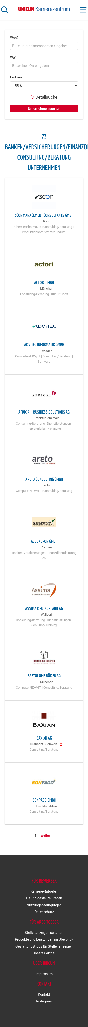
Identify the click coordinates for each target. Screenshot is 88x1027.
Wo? (13, 57)
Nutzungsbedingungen (44, 905)
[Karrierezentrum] (44, 8)
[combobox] (44, 46)
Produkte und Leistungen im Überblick (44, 939)
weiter (45, 835)
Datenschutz (44, 912)
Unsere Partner (44, 953)
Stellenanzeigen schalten (44, 932)
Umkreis (16, 77)
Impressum (44, 973)
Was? (14, 37)
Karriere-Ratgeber (44, 891)
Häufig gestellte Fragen (44, 898)
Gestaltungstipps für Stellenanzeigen (44, 946)
